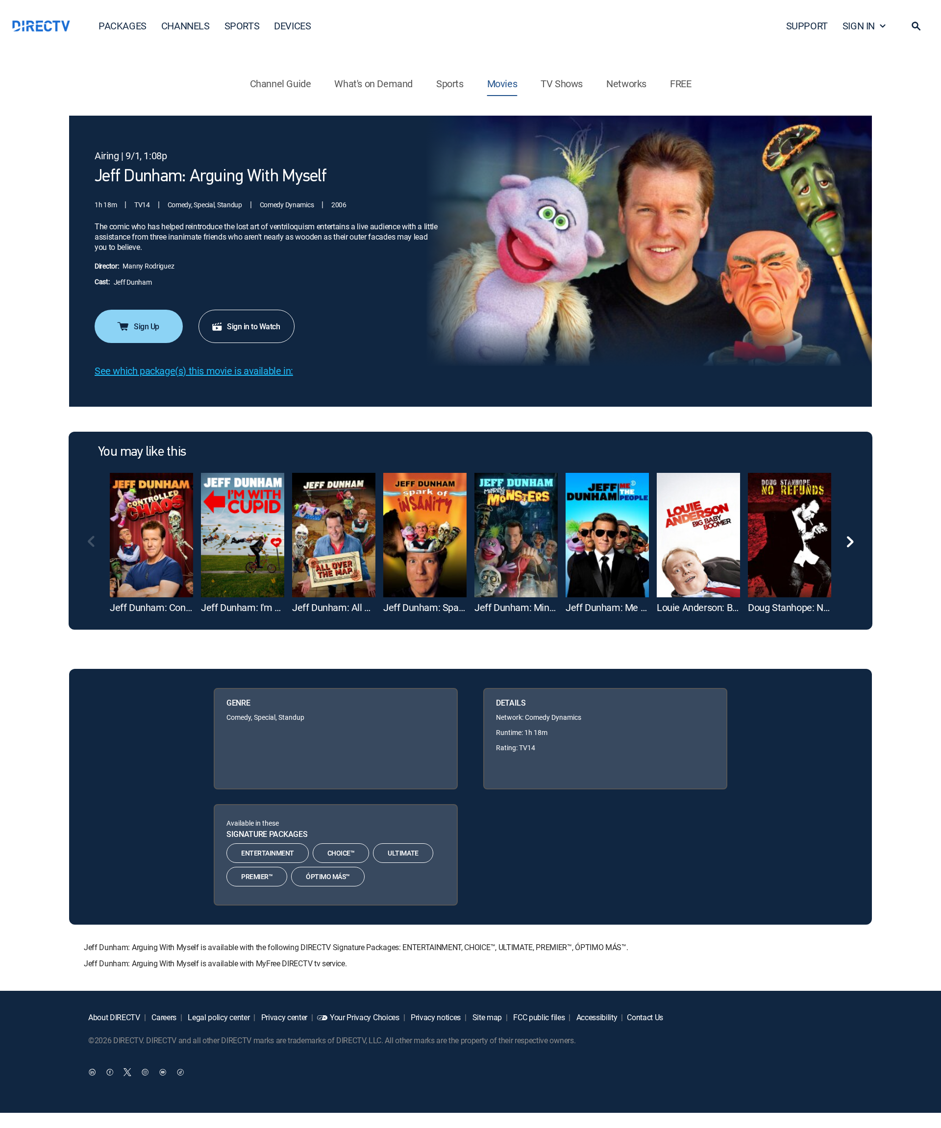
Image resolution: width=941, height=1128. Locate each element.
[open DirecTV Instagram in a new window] (145, 1072)
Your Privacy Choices (364, 1017)
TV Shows (562, 83)
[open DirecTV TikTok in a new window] (180, 1072)
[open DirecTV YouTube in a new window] (163, 1072)
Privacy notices (435, 1017)
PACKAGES (123, 25)
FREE (680, 83)
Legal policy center (218, 1017)
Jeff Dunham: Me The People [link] (627, 607)
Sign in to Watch (253, 326)
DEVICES (292, 25)
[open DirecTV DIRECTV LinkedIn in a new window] (92, 1072)
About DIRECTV (114, 1017)
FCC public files (538, 1017)
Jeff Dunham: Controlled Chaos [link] (175, 607)
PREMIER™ (256, 876)
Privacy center (283, 1017)
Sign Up (146, 326)
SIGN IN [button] (858, 25)
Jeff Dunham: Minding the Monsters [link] (549, 607)
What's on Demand (373, 83)
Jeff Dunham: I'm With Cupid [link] (260, 607)
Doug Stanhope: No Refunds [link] (806, 607)
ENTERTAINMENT (267, 853)
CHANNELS (185, 25)
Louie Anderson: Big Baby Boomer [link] (727, 607)
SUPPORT (807, 25)
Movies (502, 83)
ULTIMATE (403, 853)
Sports (450, 83)
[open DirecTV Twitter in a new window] (127, 1072)
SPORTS (242, 25)
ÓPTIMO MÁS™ (328, 876)
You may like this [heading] (142, 452)
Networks (626, 83)
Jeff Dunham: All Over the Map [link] (356, 607)
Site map (486, 1017)
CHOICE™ (341, 853)
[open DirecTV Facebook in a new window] (110, 1072)
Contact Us (645, 1017)
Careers (163, 1017)
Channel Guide (280, 83)
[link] (151, 535)
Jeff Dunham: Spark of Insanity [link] (447, 607)
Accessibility (596, 1017)
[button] (916, 26)
